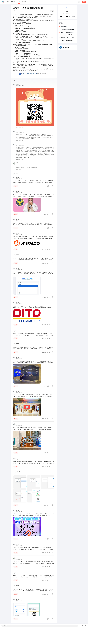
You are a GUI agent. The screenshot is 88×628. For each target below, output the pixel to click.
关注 (52, 11)
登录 (84, 1)
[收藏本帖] (79, 625)
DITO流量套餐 (64, 26)
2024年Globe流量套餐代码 (67, 40)
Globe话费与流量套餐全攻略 (67, 32)
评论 (17, 85)
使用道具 (20, 85)
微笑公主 (17, 162)
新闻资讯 (13, 1)
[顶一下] (86, 625)
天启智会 (17, 84)
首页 (8, 1)
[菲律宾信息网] (3, 2)
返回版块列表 (66, 47)
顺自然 (17, 144)
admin (17, 10)
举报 (23, 85)
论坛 (19, 1)
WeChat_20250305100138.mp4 (29, 73)
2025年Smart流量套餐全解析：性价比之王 (71, 29)
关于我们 (24, 1)
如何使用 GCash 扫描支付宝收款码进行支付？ (72, 37)
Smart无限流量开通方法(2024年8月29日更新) (71, 35)
